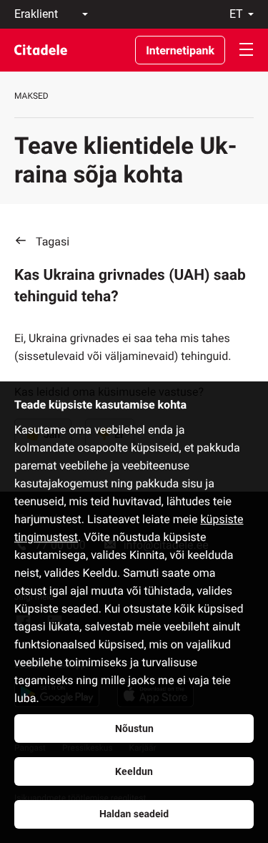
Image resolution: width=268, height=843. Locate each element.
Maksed (31, 96)
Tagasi (52, 241)
